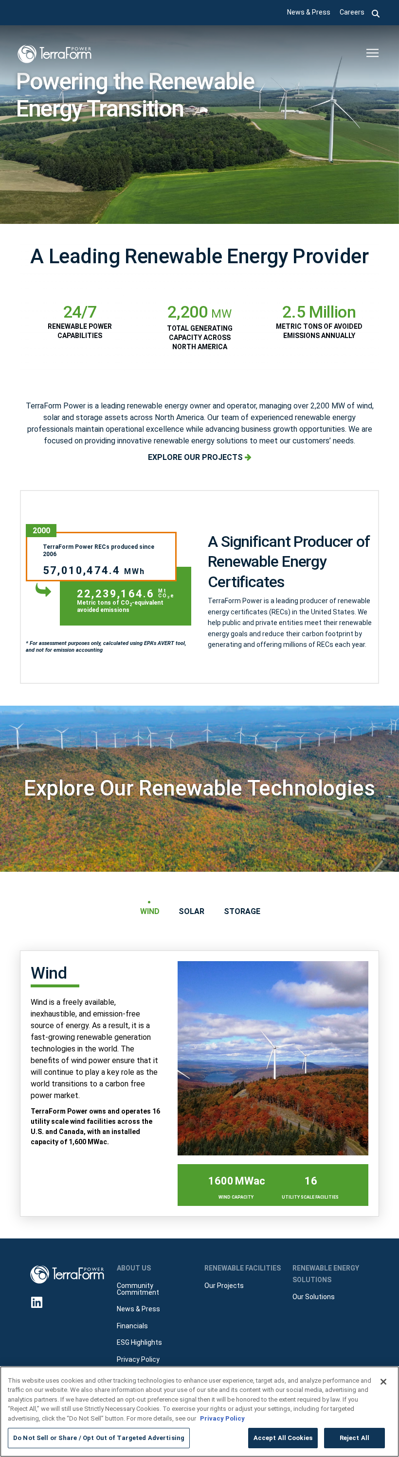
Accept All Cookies (283, 1437)
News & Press (308, 12)
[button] (375, 12)
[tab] (149, 911)
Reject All (354, 1437)
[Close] (383, 1381)
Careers (352, 12)
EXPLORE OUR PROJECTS (196, 457)
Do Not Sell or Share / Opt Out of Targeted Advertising (98, 1437)
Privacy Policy (222, 1418)
